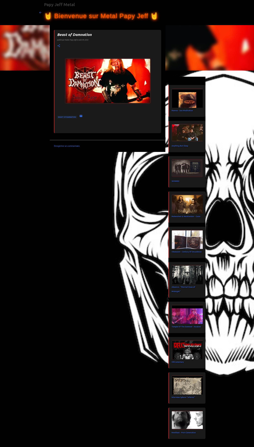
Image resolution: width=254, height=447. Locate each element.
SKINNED (175, 181)
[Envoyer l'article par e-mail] (81, 117)
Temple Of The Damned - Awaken (186, 327)
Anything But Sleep (180, 146)
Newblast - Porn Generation (184, 433)
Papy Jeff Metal (59, 4)
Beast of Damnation (67, 117)
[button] (58, 46)
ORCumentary (178, 362)
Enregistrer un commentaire (67, 146)
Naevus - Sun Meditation (182, 110)
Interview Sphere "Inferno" (183, 397)
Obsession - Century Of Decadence (186, 252)
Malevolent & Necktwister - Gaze (186, 216)
